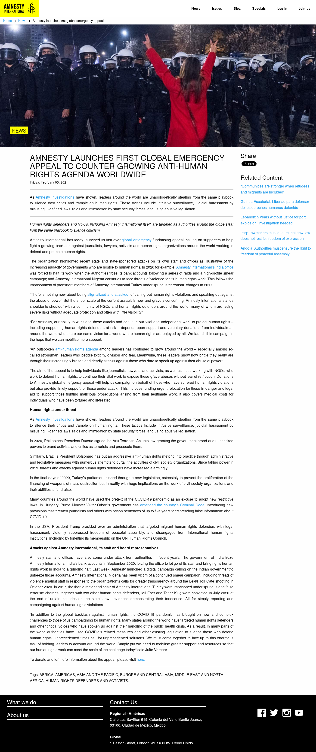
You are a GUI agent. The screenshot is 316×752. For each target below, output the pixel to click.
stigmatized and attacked (107, 294)
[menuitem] (196, 8)
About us (18, 715)
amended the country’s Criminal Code (172, 504)
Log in (282, 8)
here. (141, 659)
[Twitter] (274, 712)
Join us (304, 8)
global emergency (137, 239)
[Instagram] (287, 712)
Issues (217, 8)
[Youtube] (299, 712)
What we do (21, 702)
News (195, 8)
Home (7, 20)
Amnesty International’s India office (204, 267)
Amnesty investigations (55, 197)
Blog (237, 8)
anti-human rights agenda (76, 349)
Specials (259, 8)
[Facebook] (262, 712)
